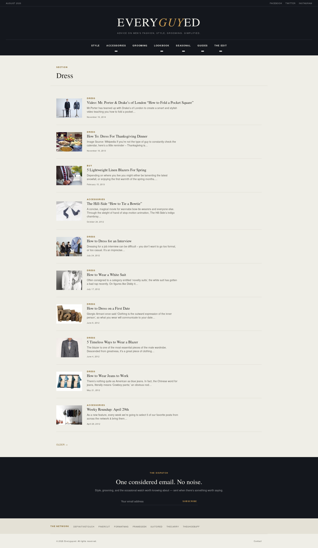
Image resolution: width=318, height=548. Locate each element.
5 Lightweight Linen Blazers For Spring (116, 169)
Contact (258, 541)
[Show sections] (116, 51)
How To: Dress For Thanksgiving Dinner (117, 136)
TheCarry (173, 526)
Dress (91, 98)
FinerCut (104, 526)
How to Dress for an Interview (109, 240)
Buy (89, 165)
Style (95, 45)
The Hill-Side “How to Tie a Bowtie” (114, 203)
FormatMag (121, 526)
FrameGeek (140, 526)
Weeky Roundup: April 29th (108, 409)
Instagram (305, 3)
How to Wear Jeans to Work (107, 375)
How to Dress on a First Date (108, 308)
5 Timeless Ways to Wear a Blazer (112, 341)
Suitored (156, 526)
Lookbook (161, 45)
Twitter (290, 3)
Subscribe (190, 501)
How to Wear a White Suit (106, 274)
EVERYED (159, 22)
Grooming (139, 45)
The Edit (220, 45)
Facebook (276, 3)
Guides (202, 45)
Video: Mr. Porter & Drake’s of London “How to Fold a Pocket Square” (140, 102)
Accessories (116, 45)
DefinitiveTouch (83, 526)
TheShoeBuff (191, 526)
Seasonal (183, 45)
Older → (62, 444)
